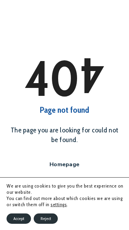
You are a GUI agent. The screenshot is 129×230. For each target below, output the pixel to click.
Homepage (64, 164)
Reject (46, 218)
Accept (18, 218)
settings (59, 204)
